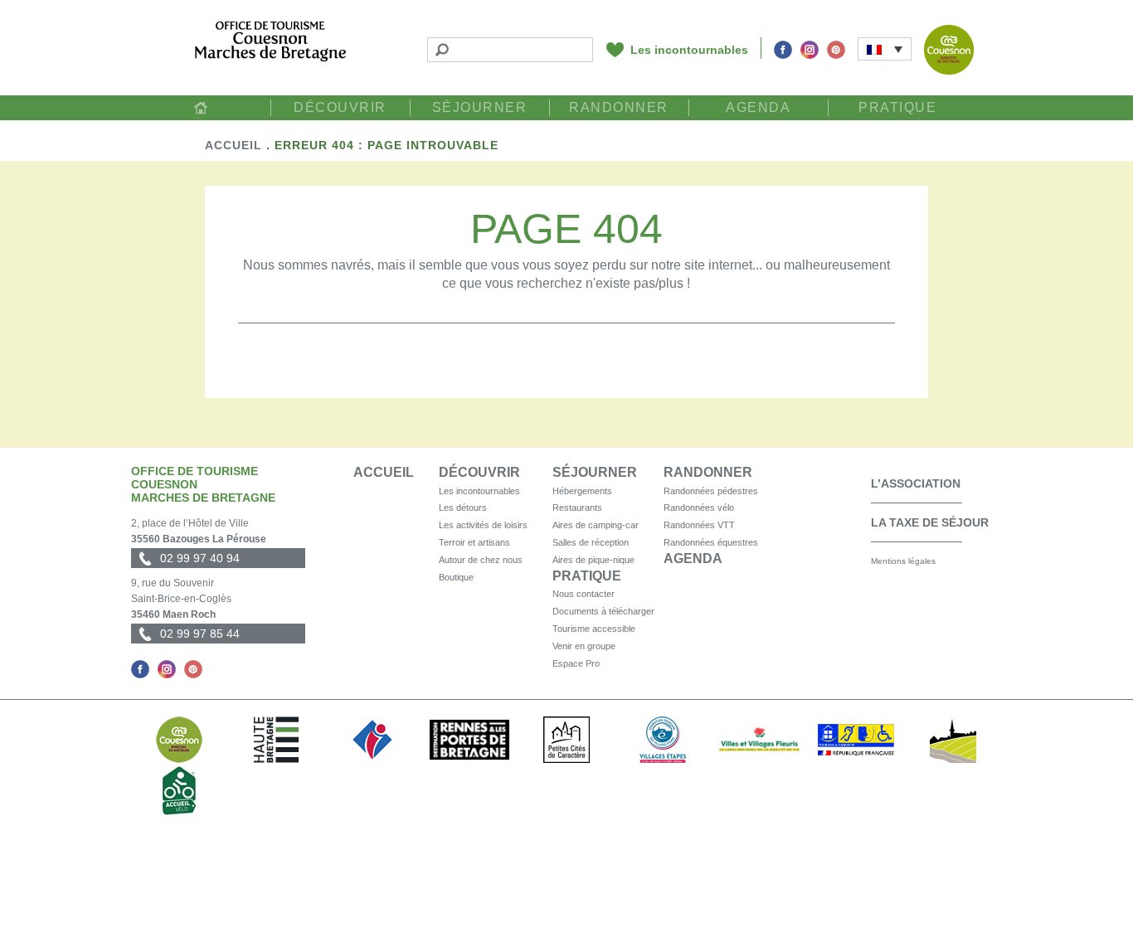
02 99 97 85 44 (200, 633)
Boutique (456, 577)
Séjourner (480, 107)
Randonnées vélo (699, 507)
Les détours (463, 507)
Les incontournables (689, 49)
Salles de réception (590, 542)
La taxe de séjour (930, 522)
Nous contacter (583, 594)
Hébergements (582, 491)
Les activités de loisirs (483, 525)
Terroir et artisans (474, 542)
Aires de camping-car (595, 525)
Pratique (897, 107)
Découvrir (340, 107)
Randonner (619, 107)
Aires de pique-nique (593, 560)
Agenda (758, 107)
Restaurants (577, 507)
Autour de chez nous (481, 560)
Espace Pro (576, 663)
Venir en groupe (583, 646)
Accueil (200, 108)
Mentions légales (903, 561)
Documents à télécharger (603, 611)
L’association (915, 483)
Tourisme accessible (593, 629)
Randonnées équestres (711, 542)
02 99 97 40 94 (200, 558)
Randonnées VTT (699, 525)
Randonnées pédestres (711, 491)
